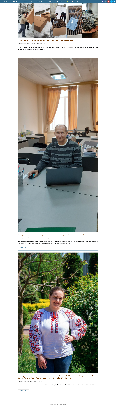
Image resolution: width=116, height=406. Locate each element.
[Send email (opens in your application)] (111, 1)
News (44, 43)
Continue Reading (24, 52)
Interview (40, 43)
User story (46, 238)
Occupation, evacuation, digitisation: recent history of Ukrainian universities (52, 235)
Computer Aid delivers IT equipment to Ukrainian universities (45, 40)
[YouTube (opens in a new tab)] (108, 1)
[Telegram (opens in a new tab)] (114, 1)
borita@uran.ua (22, 43)
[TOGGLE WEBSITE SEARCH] (77, 1)
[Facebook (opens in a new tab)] (103, 1)
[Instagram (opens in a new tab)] (105, 1)
